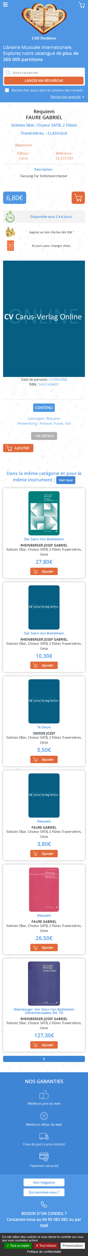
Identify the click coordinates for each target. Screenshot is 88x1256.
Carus (23, 158)
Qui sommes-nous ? (44, 1192)
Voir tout (66, 480)
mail (44, 1225)
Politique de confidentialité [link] (44, 1251)
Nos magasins (44, 1182)
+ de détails (44, 436)
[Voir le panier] (81, 5)
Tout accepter (19, 1245)
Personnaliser (73, 1245)
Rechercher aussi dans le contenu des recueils (47, 90)
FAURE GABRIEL (44, 117)
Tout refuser (47, 1245)
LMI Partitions (44, 38)
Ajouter (78, 198)
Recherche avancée (66, 97)
